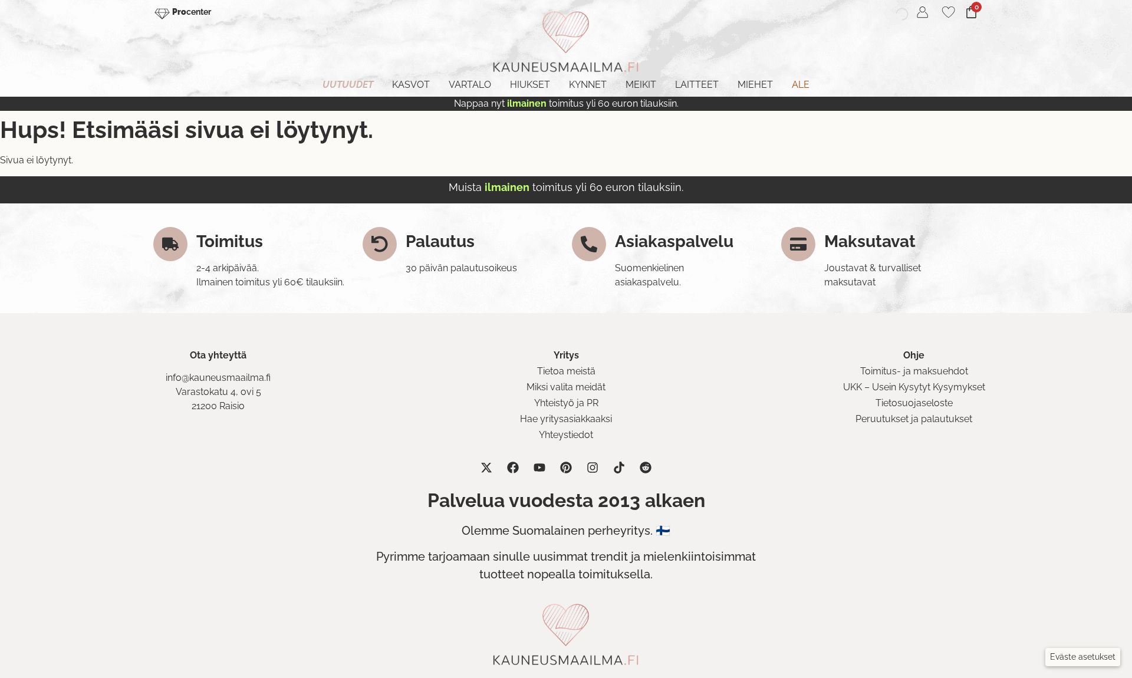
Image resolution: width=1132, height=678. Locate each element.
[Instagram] (592, 467)
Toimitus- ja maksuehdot (914, 371)
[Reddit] (645, 467)
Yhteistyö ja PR (566, 403)
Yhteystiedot (566, 434)
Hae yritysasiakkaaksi (566, 418)
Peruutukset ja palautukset (913, 418)
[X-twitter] (486, 467)
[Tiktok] (619, 467)
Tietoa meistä (566, 371)
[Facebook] (513, 467)
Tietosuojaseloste (914, 403)
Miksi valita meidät (566, 387)
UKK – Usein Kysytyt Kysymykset (914, 387)
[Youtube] (539, 467)
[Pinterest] (566, 467)
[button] (1082, 657)
